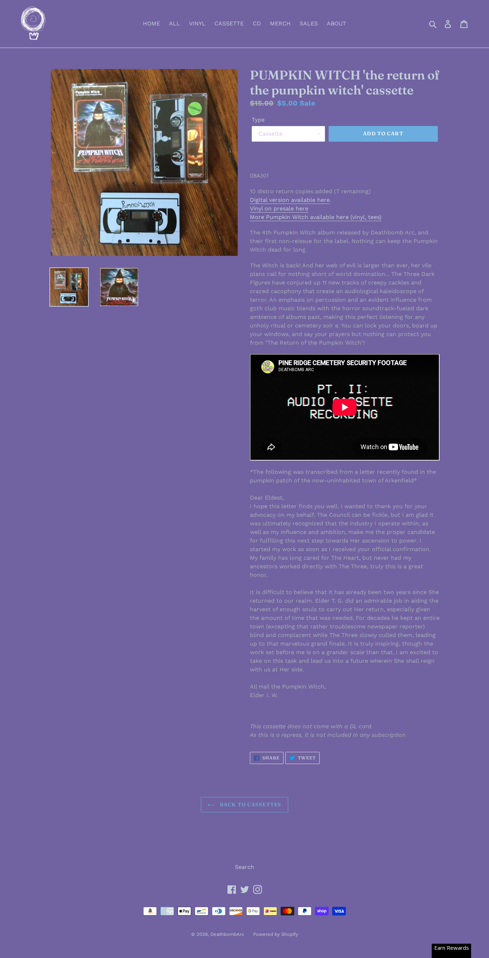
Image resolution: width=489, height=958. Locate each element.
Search (244, 867)
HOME (151, 23)
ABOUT (336, 23)
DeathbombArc (227, 934)
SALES (309, 23)
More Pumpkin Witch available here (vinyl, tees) (316, 217)
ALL (174, 23)
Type (258, 119)
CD (257, 23)
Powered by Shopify (275, 934)
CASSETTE (229, 23)
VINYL (197, 23)
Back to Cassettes (249, 804)
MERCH (280, 23)
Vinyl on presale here (279, 208)
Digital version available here (290, 199)
